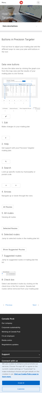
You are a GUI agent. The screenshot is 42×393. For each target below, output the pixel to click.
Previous (9, 305)
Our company (7, 323)
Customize (20, 389)
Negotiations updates (10, 344)
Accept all (21, 383)
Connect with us (10, 360)
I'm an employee (8, 336)
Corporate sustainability (11, 327)
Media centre (7, 340)
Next (34, 305)
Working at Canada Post (11, 332)
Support (6, 354)
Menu (4, 2)
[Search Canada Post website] (38, 2)
